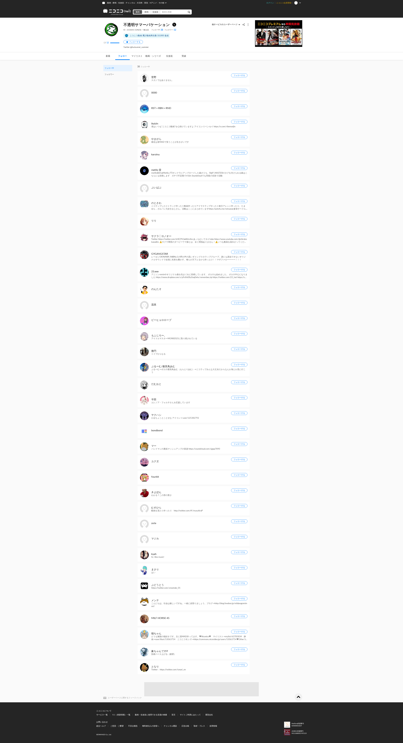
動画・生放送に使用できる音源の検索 (151, 715)
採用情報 (213, 726)
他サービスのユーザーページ (225, 24)
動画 (109, 3)
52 (170, 30)
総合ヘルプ (101, 726)
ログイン (270, 3)
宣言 (173, 715)
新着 (108, 56)
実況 (146, 3)
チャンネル (130, 3)
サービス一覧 (102, 715)
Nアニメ (153, 3)
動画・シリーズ (153, 56)
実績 (184, 56)
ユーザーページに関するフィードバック (125, 698)
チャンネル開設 (170, 726)
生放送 (121, 3)
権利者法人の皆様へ (150, 726)
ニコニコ (117, 12)
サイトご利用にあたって (190, 715)
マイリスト (136, 56)
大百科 (139, 3)
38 (157, 30)
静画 (114, 3)
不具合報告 (133, 726)
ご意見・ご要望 (117, 726)
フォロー (122, 56)
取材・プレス (199, 726)
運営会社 (209, 715)
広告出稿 (185, 726)
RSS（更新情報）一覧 (121, 715)
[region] (117, 71)
